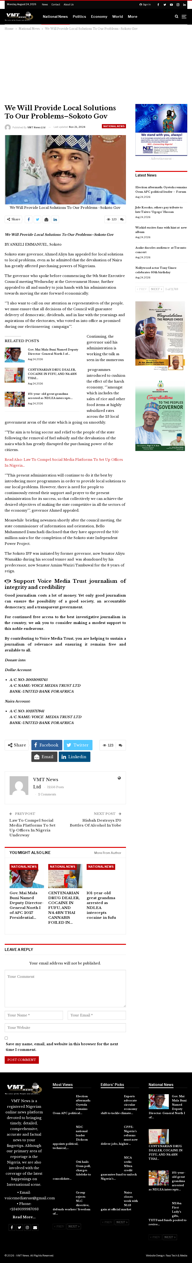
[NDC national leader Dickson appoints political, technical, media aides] (63, 1132)
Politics (79, 17)
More (132, 17)
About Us (69, 4)
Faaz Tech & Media (176, 1255)
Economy (99, 17)
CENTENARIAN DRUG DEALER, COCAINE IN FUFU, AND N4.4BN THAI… (52, 374)
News (45, 4)
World (117, 17)
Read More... (24, 1217)
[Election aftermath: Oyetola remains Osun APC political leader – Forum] (63, 1101)
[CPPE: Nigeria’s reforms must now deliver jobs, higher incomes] (111, 1132)
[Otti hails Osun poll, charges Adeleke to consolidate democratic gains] (63, 1167)
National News (55, 17)
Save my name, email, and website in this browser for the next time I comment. (62, 1047)
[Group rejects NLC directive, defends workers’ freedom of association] (63, 1197)
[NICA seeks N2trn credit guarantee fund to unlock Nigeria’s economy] (111, 1163)
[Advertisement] (96, 66)
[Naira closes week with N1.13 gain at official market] (111, 1197)
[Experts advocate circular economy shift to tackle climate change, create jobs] (111, 1101)
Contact (55, 4)
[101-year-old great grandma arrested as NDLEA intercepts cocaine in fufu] (15, 399)
